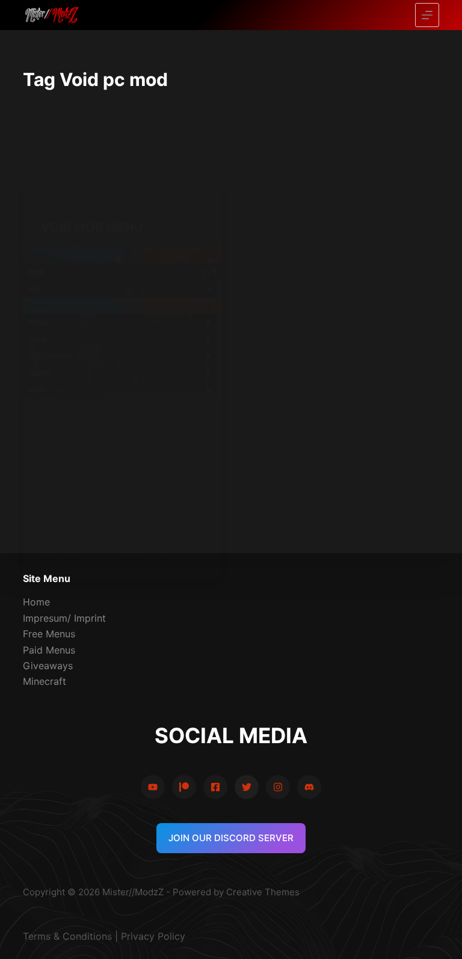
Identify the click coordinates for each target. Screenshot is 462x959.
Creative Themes (263, 892)
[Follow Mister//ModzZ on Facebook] (215, 787)
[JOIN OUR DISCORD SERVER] (309, 787)
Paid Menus (49, 650)
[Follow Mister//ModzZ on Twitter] (247, 787)
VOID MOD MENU (92, 227)
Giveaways (48, 666)
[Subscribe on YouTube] (153, 787)
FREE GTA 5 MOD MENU (83, 201)
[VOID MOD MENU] (122, 321)
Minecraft (44, 681)
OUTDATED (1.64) (160, 201)
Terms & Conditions (67, 936)
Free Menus (49, 634)
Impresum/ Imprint (64, 618)
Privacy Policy (153, 936)
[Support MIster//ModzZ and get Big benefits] (184, 787)
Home (36, 602)
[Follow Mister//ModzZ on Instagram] (278, 787)
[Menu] (427, 15)
